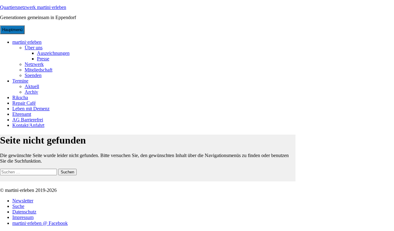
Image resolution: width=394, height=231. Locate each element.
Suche (18, 206)
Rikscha (20, 97)
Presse (43, 58)
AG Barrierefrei (27, 119)
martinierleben (27, 42)
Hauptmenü (12, 29)
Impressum (23, 217)
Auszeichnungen (53, 53)
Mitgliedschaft (38, 69)
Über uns (33, 47)
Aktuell (32, 86)
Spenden (33, 75)
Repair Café (24, 103)
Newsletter (22, 200)
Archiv (31, 92)
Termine (20, 80)
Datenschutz (24, 211)
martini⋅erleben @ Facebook (40, 223)
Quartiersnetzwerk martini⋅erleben (33, 7)
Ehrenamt (21, 114)
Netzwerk (34, 64)
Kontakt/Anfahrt (28, 125)
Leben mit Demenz (31, 108)
